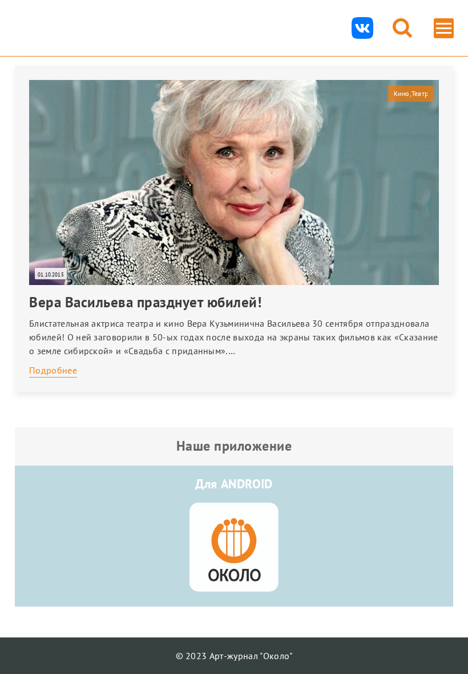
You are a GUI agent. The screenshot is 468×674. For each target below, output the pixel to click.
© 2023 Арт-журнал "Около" (234, 655)
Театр (419, 93)
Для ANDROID (234, 484)
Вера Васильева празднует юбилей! (145, 302)
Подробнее (53, 370)
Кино (401, 93)
